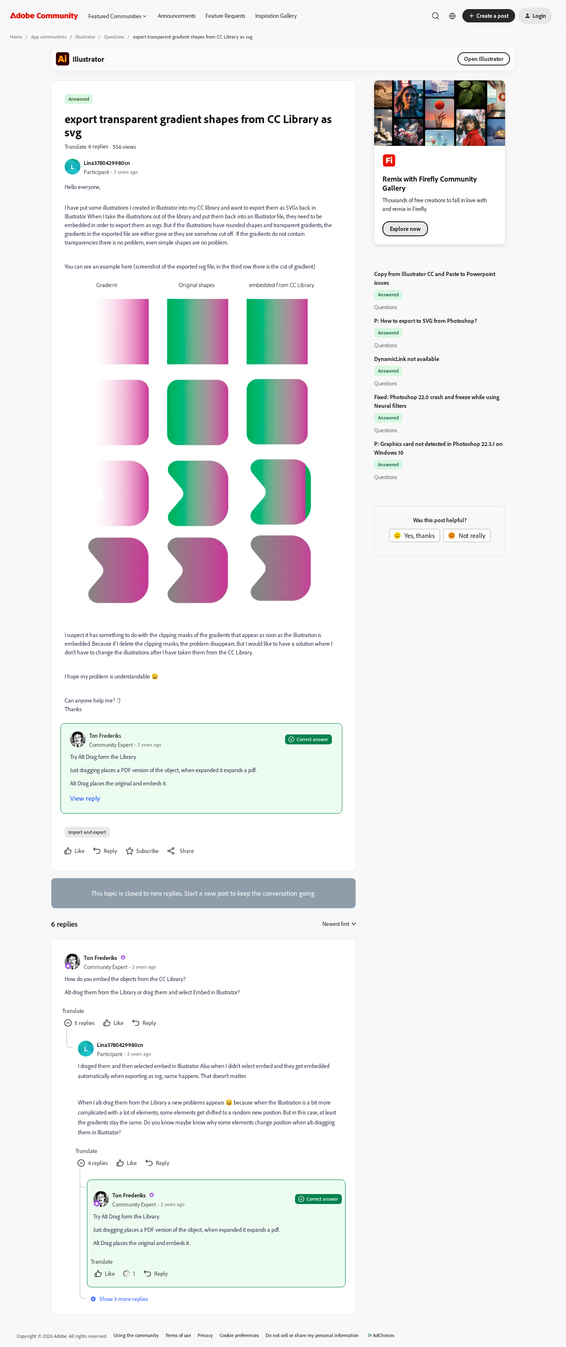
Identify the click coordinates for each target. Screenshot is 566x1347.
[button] (488, 15)
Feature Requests (225, 15)
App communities (49, 37)
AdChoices (383, 1335)
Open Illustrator (483, 58)
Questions (114, 37)
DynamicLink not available (406, 358)
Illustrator (85, 37)
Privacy (205, 1335)
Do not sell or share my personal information (312, 1335)
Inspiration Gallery (276, 15)
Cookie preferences (239, 1335)
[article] (203, 991)
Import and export (87, 832)
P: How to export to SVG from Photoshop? (425, 320)
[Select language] (452, 15)
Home (16, 37)
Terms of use (178, 1335)
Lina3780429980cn (107, 162)
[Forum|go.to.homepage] (44, 15)
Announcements (177, 15)
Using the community (136, 1335)
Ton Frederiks (105, 735)
